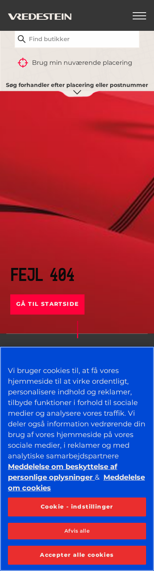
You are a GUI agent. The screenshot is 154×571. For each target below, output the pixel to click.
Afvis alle (76, 531)
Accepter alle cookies (77, 554)
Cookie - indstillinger (77, 506)
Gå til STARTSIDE (47, 303)
